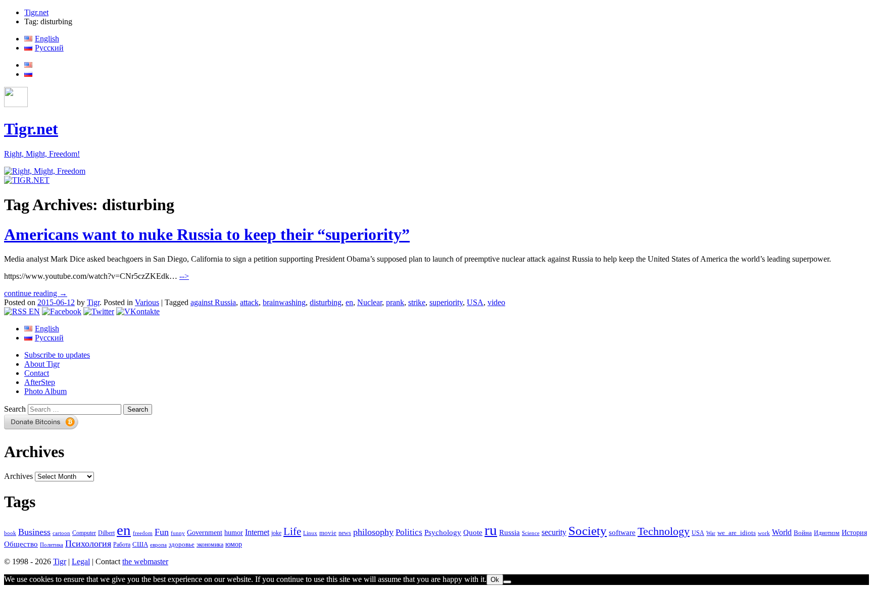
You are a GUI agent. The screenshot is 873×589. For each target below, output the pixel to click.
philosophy (373, 532)
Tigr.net (36, 12)
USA (475, 302)
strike (416, 302)
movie (327, 532)
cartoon (61, 533)
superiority (446, 302)
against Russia (213, 302)
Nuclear (369, 302)
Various (147, 302)
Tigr (93, 302)
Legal (81, 561)
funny (178, 533)
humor (233, 532)
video (496, 302)
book (10, 533)
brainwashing (284, 302)
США (140, 544)
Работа (121, 545)
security (554, 532)
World (782, 532)
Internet (257, 532)
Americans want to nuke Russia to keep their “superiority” (207, 234)
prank (395, 302)
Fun (162, 532)
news (344, 532)
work (764, 533)
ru (490, 530)
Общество (21, 543)
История (854, 532)
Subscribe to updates (57, 355)
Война (803, 532)
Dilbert (106, 533)
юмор (233, 544)
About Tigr (42, 364)
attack (249, 302)
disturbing (326, 302)
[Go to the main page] (44, 171)
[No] (507, 581)
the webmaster (145, 561)
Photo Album (45, 391)
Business (34, 532)
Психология (88, 543)
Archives (18, 476)
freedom (143, 533)
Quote (472, 532)
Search (15, 409)
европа (158, 545)
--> (184, 276)
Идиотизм (827, 532)
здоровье (182, 544)
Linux (310, 533)
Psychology (442, 532)
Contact (36, 373)
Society (587, 530)
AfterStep (39, 382)
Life (292, 531)
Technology (664, 531)
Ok (495, 579)
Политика (51, 545)
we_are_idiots (736, 532)
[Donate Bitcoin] (41, 426)
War (710, 533)
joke (276, 533)
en (349, 302)
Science (531, 533)
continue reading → (35, 293)
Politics (409, 532)
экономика (210, 544)
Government (204, 532)
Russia (509, 532)
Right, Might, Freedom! (42, 154)
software (622, 532)
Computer (84, 532)
